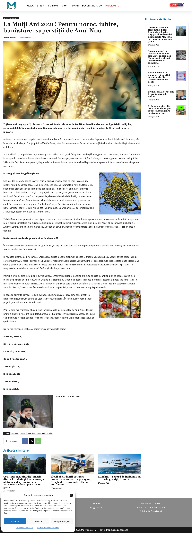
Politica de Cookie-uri (24, 528)
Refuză (38, 521)
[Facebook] (25, 441)
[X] (31, 441)
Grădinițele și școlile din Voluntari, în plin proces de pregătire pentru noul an (159, 110)
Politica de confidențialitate (150, 507)
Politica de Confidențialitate (48, 528)
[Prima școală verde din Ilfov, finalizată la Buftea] (181, 95)
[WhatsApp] (38, 441)
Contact (96, 503)
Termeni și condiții (150, 503)
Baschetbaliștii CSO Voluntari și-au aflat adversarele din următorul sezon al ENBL (159, 77)
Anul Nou (15, 433)
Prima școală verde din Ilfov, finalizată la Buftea (161, 94)
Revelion (31, 433)
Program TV (96, 507)
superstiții (41, 433)
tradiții (49, 433)
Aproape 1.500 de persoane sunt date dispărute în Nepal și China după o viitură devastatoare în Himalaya (159, 57)
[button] (71, 495)
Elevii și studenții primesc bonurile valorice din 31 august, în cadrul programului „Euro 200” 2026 (71, 480)
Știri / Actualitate (11, 18)
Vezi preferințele (62, 521)
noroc (23, 433)
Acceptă (15, 521)
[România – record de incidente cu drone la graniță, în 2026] (119, 464)
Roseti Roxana (9, 37)
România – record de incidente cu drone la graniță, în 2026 (119, 478)
